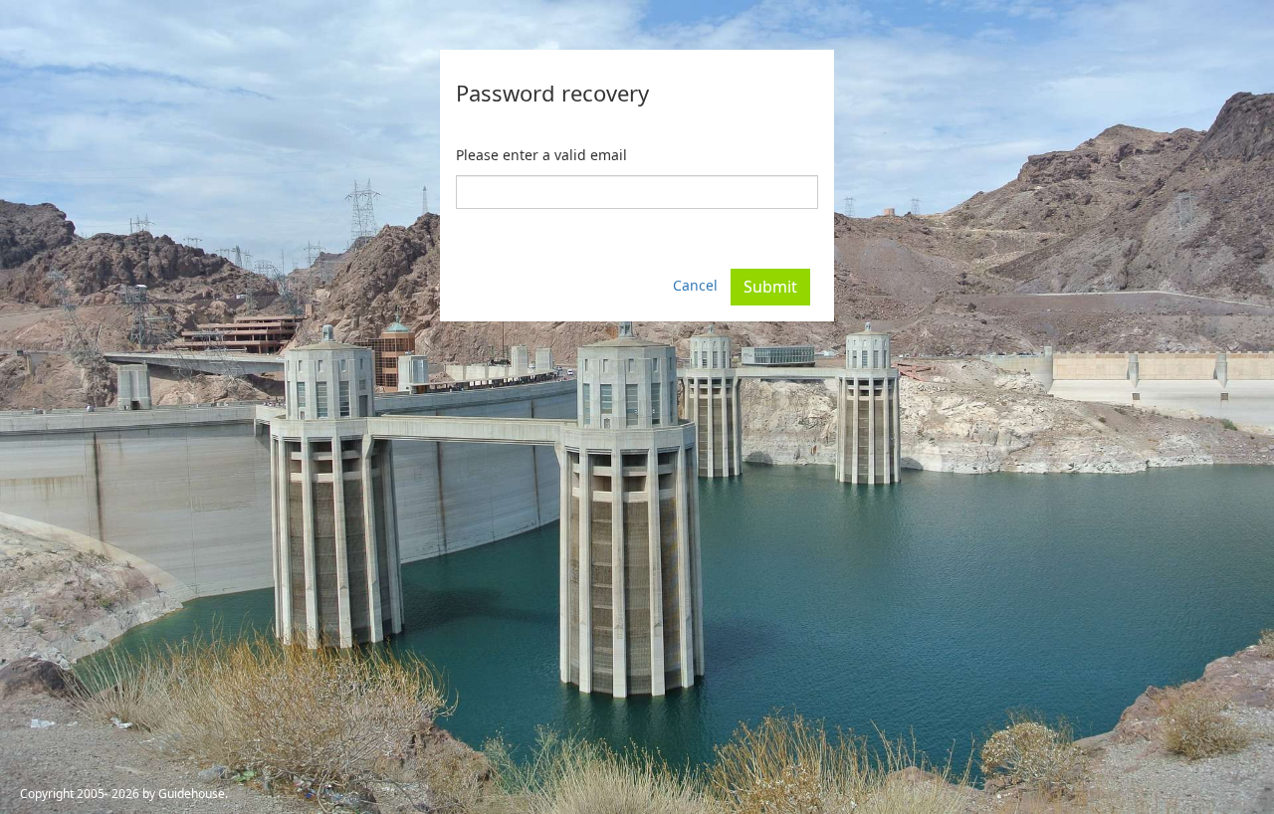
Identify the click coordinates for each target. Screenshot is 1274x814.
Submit (770, 287)
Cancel (695, 285)
